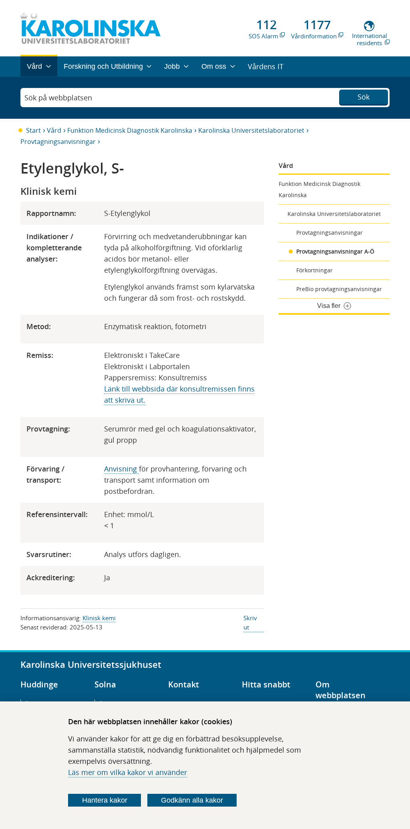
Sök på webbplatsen (58, 97)
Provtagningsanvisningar (58, 141)
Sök (364, 97)
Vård (54, 130)
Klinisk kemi (99, 618)
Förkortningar (314, 270)
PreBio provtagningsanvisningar (339, 289)
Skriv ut (250, 622)
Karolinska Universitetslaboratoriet (251, 130)
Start (33, 130)
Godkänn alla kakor (192, 800)
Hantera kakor (104, 800)
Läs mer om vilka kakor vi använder (127, 772)
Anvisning (121, 468)
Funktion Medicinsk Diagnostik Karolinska (129, 130)
